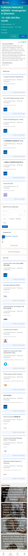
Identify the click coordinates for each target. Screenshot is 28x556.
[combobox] (5, 215)
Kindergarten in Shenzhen (11, 236)
